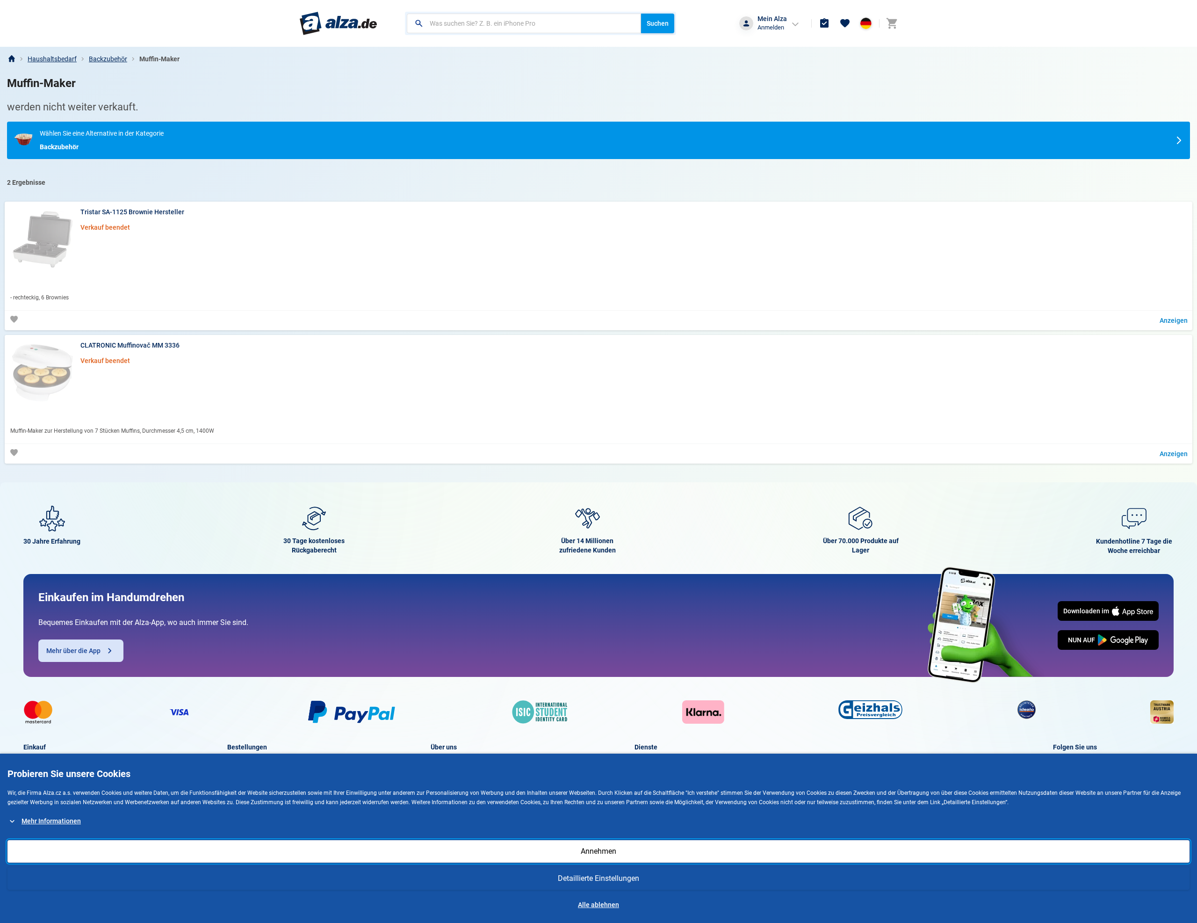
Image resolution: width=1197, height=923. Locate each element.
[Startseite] (11, 59)
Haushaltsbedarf (52, 59)
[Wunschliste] (845, 23)
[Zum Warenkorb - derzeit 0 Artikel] (891, 23)
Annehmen (598, 851)
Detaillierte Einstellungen (598, 878)
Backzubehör (108, 59)
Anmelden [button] (770, 27)
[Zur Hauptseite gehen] (338, 23)
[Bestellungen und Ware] (824, 23)
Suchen (658, 23)
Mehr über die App (73, 650)
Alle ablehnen (598, 904)
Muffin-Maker (159, 59)
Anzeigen (1174, 320)
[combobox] (524, 23)
